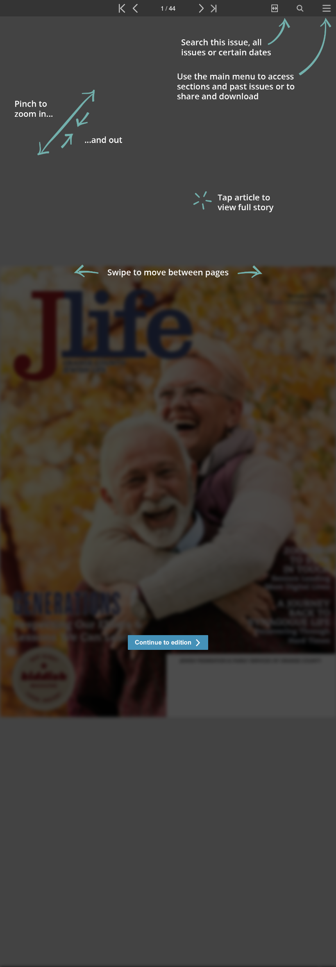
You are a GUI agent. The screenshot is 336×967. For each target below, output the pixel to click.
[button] (168, 643)
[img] (168, 491)
